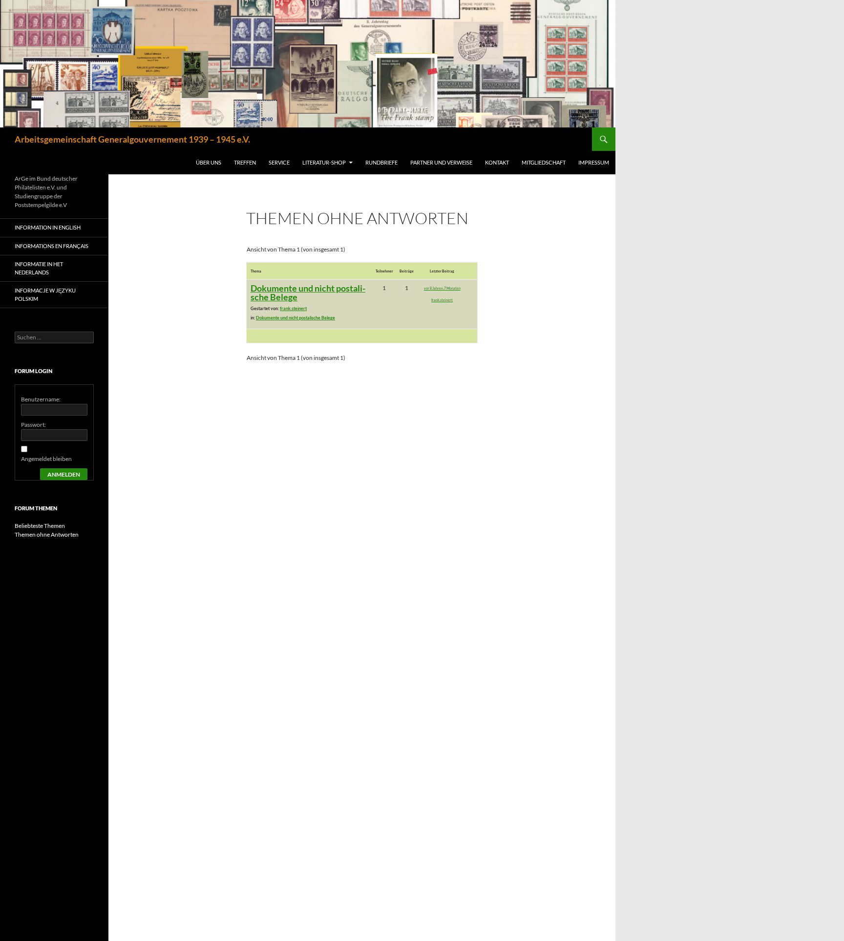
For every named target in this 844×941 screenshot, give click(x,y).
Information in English (48, 227)
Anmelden (63, 474)
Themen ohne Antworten (47, 534)
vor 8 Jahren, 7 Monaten (442, 288)
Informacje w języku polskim (45, 294)
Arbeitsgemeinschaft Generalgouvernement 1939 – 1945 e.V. (132, 139)
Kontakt (497, 162)
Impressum (593, 162)
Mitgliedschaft (544, 162)
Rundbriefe (381, 162)
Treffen (245, 162)
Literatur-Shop (324, 162)
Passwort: (33, 424)
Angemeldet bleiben (46, 458)
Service (279, 162)
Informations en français (51, 246)
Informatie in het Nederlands (39, 268)
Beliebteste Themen (40, 525)
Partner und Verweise (441, 162)
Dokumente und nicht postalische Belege (308, 292)
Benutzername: (41, 399)
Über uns (208, 162)
